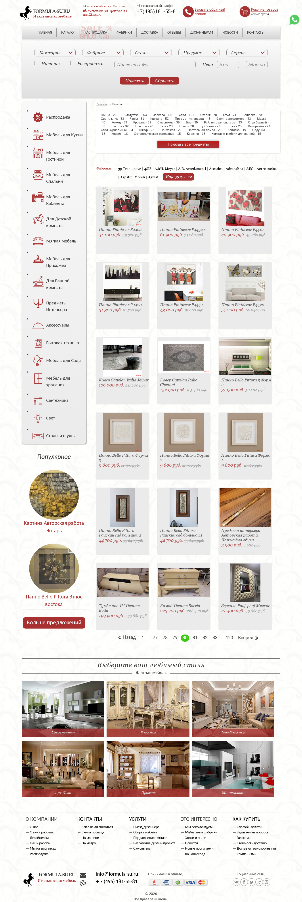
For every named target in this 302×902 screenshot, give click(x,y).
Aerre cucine (267, 169)
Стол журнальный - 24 (119, 130)
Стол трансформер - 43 (236, 118)
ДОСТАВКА (149, 33)
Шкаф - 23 (149, 130)
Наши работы (40, 843)
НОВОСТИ (230, 33)
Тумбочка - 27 (212, 126)
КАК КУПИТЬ (246, 819)
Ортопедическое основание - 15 (159, 133)
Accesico (216, 169)
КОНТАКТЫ (255, 33)
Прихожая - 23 (173, 130)
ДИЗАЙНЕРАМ (201, 33)
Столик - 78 (210, 115)
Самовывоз (141, 848)
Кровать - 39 (144, 122)
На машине (90, 838)
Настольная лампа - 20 (207, 130)
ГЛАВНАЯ (45, 33)
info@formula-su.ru (117, 874)
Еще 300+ (176, 176)
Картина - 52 (161, 118)
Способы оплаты (249, 827)
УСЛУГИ (137, 819)
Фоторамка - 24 (261, 126)
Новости (191, 843)
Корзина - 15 (198, 133)
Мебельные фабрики (201, 832)
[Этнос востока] (54, 559)
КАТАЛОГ (68, 33)
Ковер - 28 (188, 126)
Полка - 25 (236, 126)
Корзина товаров (264, 10)
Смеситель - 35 (171, 122)
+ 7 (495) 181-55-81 (117, 882)
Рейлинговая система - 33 (225, 122)
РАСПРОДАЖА (95, 33)
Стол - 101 (188, 115)
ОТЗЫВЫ (174, 33)
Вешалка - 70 (254, 115)
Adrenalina (234, 169)
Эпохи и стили (195, 838)
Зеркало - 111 (165, 115)
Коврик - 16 (122, 133)
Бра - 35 (194, 122)
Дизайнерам (39, 838)
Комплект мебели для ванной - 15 (238, 133)
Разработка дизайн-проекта (154, 843)
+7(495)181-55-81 (157, 11)
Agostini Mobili (132, 177)
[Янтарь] (54, 485)
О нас (34, 827)
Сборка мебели (145, 832)
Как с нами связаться (97, 827)
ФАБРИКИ (124, 33)
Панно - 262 (112, 115)
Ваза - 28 (168, 126)
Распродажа (90, 63)
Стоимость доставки (252, 843)
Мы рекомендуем (198, 827)
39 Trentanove (129, 169)
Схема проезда (93, 832)
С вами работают (43, 832)
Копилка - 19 (239, 130)
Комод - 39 (121, 122)
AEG (250, 169)
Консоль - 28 (146, 126)
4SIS (147, 169)
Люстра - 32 (122, 126)
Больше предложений (54, 623)
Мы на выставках (43, 848)
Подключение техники (150, 838)
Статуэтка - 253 (138, 115)
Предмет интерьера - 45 (195, 118)
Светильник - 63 (115, 118)
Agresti (154, 177)
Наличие (50, 63)
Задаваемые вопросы (253, 832)
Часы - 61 (139, 118)
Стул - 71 (232, 115)
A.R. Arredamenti (192, 169)
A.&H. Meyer (165, 169)
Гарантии (243, 838)
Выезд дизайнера (146, 827)
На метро (89, 843)
